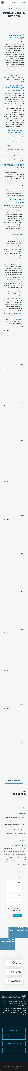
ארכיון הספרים (14, 1051)
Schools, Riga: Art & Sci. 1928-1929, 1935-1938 (15, 821)
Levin (21, 849)
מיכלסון (24, 861)
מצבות (22, 861)
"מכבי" (25, 845)
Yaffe (25, 854)
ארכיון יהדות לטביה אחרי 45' (14, 1037)
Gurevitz (15, 849)
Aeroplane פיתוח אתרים (13, 1065)
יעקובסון (20, 859)
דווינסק (12, 857)
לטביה (14, 859)
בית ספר (7, 854)
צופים (17, 861)
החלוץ (9, 857)
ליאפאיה (11, 859)
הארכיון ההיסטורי (14, 1030)
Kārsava (18, 849)
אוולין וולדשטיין (18, 854)
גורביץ (3, 854)
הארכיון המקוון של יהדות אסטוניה (14, 1043)
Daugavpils (14, 845)
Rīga (21, 851)
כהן (16, 859)
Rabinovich (10, 851)
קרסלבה (14, 861)
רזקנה (6, 861)
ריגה (24, 864)
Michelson (5, 851)
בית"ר (11, 854)
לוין (15, 859)
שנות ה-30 (12, 864)
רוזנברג (9, 861)
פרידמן (19, 861)
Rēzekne (18, 851)
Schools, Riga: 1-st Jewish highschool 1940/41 (15, 824)
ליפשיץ (6, 859)
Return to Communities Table (14, 783)
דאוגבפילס (18, 857)
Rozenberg (14, 851)
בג (12, 854)
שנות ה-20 (19, 864)
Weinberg (24, 851)
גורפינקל (22, 857)
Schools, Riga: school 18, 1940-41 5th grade (16, 817)
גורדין (25, 857)
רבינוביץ (11, 861)
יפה (18, 859)
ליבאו (8, 859)
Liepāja (24, 849)
